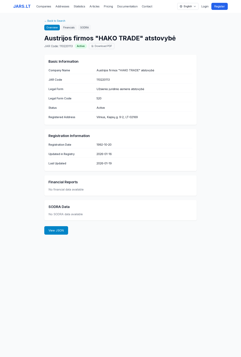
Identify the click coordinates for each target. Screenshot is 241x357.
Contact (147, 6)
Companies (43, 6)
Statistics (79, 6)
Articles (94, 6)
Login (205, 6)
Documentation (127, 6)
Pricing (108, 6)
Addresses (62, 6)
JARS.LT (22, 6)
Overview (52, 27)
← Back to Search (54, 20)
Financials (69, 27)
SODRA (84, 27)
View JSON (56, 230)
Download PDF (103, 45)
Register (219, 6)
